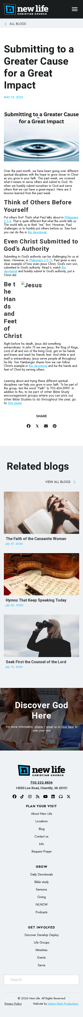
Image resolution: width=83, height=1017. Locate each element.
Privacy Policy (13, 1004)
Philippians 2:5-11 (40, 260)
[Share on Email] (46, 426)
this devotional (38, 366)
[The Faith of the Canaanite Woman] (41, 520)
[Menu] (74, 9)
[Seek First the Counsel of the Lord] (41, 643)
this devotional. (37, 232)
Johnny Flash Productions (63, 1004)
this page (14, 403)
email (49, 727)
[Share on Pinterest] (54, 426)
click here (67, 727)
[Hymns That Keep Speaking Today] (41, 582)
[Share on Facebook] (28, 426)
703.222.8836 (41, 782)
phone (39, 727)
